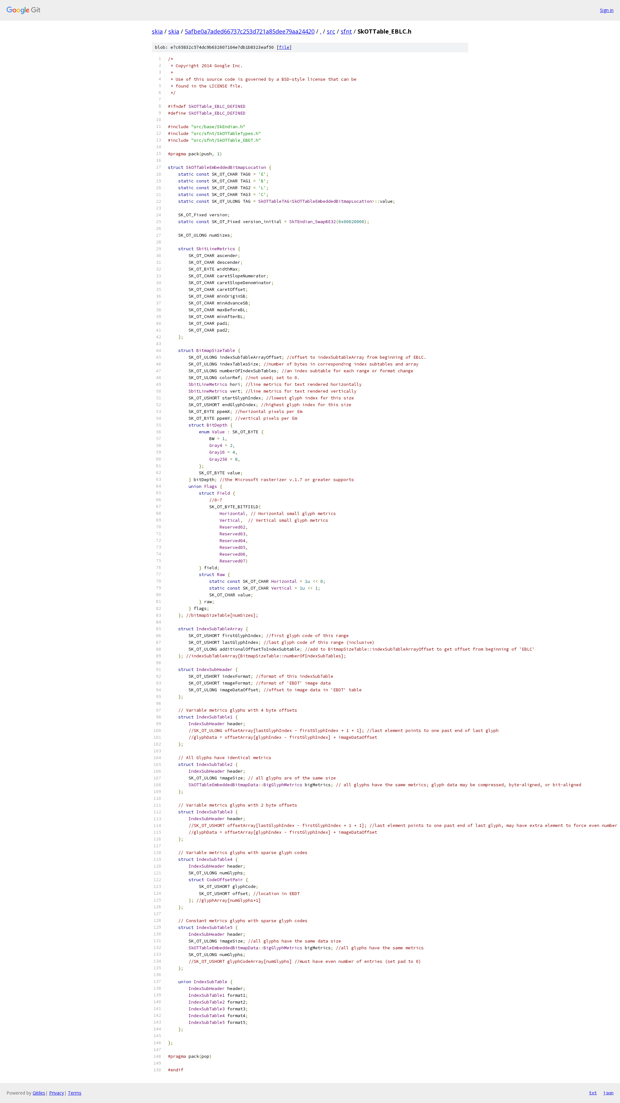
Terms (74, 1093)
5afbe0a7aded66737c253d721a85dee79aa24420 (250, 31)
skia (157, 31)
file (284, 47)
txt (593, 1093)
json (608, 1093)
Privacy (56, 1093)
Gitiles (39, 1093)
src (331, 31)
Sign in (607, 10)
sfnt (346, 31)
